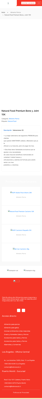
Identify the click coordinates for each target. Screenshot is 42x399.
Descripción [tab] (8, 130)
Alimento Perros (15, 12)
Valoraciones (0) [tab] (18, 130)
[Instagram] (23, 310)
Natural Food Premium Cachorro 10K (21, 219)
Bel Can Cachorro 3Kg (21, 256)
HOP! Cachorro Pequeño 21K (21, 237)
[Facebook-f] (18, 310)
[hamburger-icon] (38, 3)
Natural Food (12, 121)
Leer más (22, 268)
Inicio (3, 12)
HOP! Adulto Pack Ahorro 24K (21, 200)
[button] (28, 3)
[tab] (8, 131)
